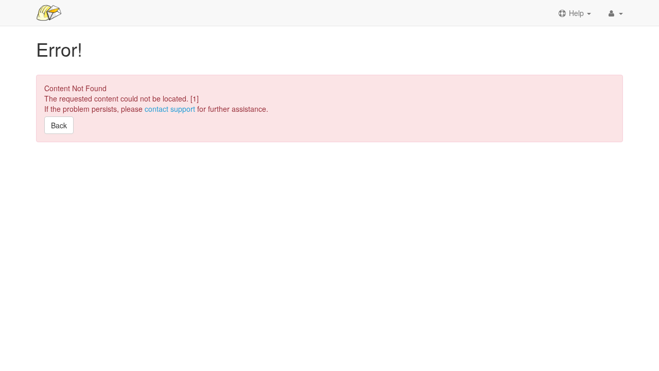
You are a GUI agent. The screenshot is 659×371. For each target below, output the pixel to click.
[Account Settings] (615, 13)
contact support (170, 109)
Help (576, 13)
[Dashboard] (49, 13)
